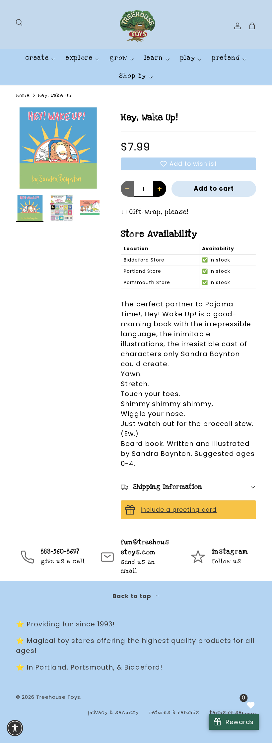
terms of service (233, 712)
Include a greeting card (179, 510)
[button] (188, 164)
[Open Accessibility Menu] (15, 728)
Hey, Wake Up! (55, 95)
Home (23, 95)
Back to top (132, 596)
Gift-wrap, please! (158, 212)
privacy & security (113, 712)
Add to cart (214, 188)
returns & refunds (174, 712)
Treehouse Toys (58, 696)
